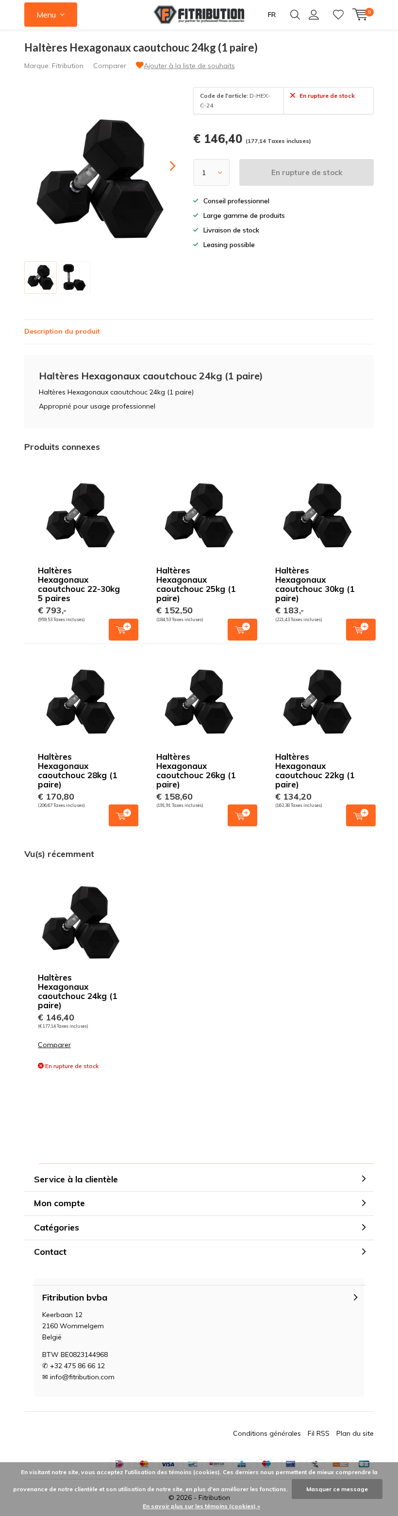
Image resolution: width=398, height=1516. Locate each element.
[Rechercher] (295, 14)
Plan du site (355, 1433)
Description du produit (62, 331)
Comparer (109, 65)
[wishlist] (338, 14)
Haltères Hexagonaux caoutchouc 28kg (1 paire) (77, 770)
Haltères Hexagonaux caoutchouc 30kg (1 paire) (314, 584)
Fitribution (67, 65)
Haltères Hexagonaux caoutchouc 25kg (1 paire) (195, 584)
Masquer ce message (337, 1489)
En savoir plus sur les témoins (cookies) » (201, 1506)
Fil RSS (319, 1433)
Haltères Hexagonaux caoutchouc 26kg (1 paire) (195, 770)
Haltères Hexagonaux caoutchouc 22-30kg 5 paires (79, 584)
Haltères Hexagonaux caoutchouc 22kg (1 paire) (314, 770)
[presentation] (164, 166)
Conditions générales (267, 1433)
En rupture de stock (306, 172)
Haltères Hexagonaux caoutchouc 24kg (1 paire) (77, 991)
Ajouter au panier (123, 630)
